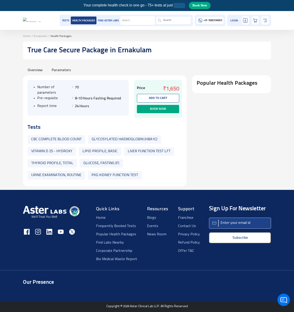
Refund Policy (189, 243)
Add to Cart (158, 98)
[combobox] (122, 20)
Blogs (151, 218)
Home (27, 36)
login (234, 20)
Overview (35, 70)
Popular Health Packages (116, 234)
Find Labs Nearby (110, 243)
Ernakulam (40, 36)
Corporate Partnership (114, 251)
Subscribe (240, 238)
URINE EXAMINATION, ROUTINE (56, 175)
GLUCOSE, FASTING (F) (101, 163)
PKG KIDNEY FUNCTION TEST (114, 175)
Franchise (185, 218)
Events (152, 226)
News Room (157, 234)
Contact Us (187, 226)
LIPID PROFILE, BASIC (100, 151)
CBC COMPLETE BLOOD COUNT (56, 139)
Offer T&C (186, 251)
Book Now (199, 5)
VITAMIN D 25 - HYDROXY (51, 151)
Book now (158, 109)
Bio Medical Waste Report (116, 259)
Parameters (61, 70)
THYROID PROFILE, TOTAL (52, 163)
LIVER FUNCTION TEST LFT (149, 151)
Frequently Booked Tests (116, 226)
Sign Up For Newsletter (237, 209)
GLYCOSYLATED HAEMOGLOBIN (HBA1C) (124, 139)
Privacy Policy (189, 234)
